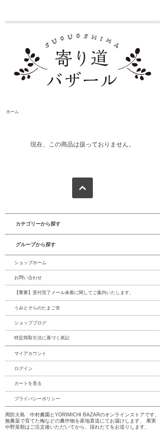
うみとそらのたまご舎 (37, 308)
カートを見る (28, 383)
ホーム (12, 111)
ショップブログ (30, 323)
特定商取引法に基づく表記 (41, 337)
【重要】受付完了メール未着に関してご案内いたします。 (74, 292)
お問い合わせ (28, 277)
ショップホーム (30, 262)
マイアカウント (30, 353)
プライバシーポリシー (37, 398)
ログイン (23, 368)
